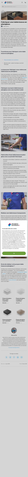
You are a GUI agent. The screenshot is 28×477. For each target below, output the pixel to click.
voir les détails (12, 241)
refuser (14, 240)
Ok (14, 253)
